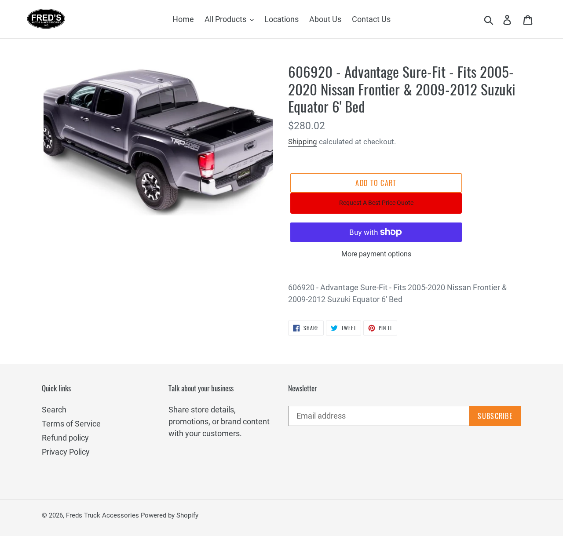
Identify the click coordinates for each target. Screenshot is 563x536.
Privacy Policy (66, 451)
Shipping (302, 141)
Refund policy (65, 437)
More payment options (376, 254)
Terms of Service (71, 423)
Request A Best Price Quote (376, 202)
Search (54, 409)
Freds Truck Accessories (103, 515)
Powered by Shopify (169, 515)
